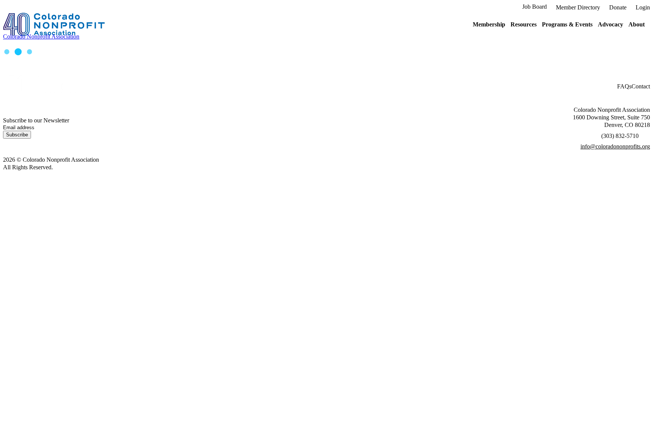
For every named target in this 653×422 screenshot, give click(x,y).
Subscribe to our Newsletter (36, 120)
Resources (524, 24)
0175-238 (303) (620, 136)
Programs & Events (567, 24)
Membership (489, 24)
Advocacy (610, 24)
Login (643, 7)
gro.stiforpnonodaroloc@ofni (615, 146)
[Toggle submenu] (508, 24)
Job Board (534, 6)
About (636, 24)
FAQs (624, 86)
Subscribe (17, 135)
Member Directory (578, 7)
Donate (618, 7)
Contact (640, 86)
